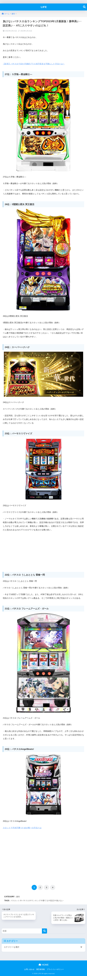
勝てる (45, 900)
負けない (60, 900)
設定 (52, 900)
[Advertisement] (43, 550)
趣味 (18, 897)
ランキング (35, 900)
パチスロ (25, 900)
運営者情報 (40, 969)
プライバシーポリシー (55, 969)
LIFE (44, 7)
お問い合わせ (29, 969)
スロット (16, 900)
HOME (45, 964)
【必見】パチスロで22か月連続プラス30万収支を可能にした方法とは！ (34, 64)
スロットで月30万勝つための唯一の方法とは (22, 828)
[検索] (44, 931)
